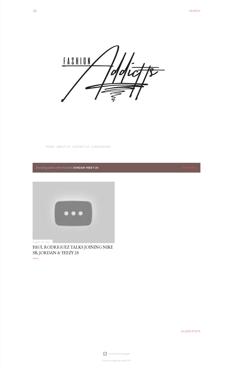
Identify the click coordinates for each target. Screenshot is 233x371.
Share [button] (36, 258)
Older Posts (190, 331)
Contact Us (80, 146)
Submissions (101, 146)
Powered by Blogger (119, 353)
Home (50, 146)
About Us (63, 146)
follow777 (126, 360)
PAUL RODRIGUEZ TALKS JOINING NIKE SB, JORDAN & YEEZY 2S (73, 249)
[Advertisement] (74, 294)
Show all (189, 167)
